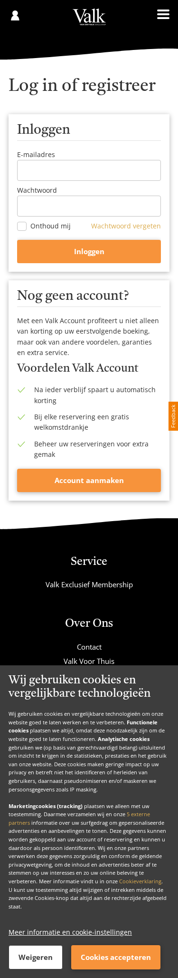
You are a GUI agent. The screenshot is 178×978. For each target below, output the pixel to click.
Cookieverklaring (140, 881)
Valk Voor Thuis (89, 661)
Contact (89, 647)
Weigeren (36, 957)
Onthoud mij (50, 226)
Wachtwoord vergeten (126, 225)
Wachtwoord (37, 190)
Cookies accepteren (116, 957)
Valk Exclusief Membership (89, 584)
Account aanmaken (89, 480)
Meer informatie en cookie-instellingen (70, 932)
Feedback (173, 416)
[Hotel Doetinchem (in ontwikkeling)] (89, 22)
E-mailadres (36, 154)
